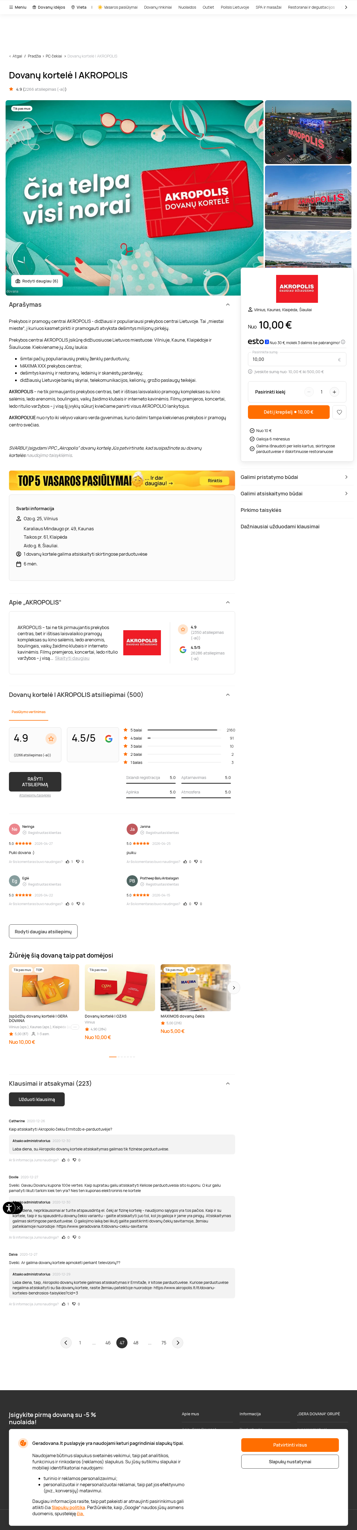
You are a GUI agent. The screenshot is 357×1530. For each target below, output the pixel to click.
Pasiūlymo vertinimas (28, 711)
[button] (233, 987)
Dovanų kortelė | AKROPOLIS (92, 56)
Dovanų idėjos (51, 7)
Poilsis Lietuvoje (235, 7)
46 (108, 1343)
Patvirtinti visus (290, 1445)
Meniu (20, 7)
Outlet (208, 7)
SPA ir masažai (268, 7)
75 (163, 1343)
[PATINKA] (339, 412)
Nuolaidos (187, 7)
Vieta (81, 7)
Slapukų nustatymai (290, 1462)
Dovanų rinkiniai (158, 7)
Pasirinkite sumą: (265, 352)
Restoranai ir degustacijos (311, 7)
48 (135, 1343)
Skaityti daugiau (72, 658)
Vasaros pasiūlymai (121, 7)
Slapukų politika (68, 1507)
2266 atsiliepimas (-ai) (45, 89)
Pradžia (34, 56)
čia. (80, 1513)
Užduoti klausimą (37, 1099)
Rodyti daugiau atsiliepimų (43, 932)
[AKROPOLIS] (297, 289)
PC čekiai (54, 56)
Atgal (17, 56)
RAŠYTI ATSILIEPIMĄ (35, 782)
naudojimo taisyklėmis (49, 455)
